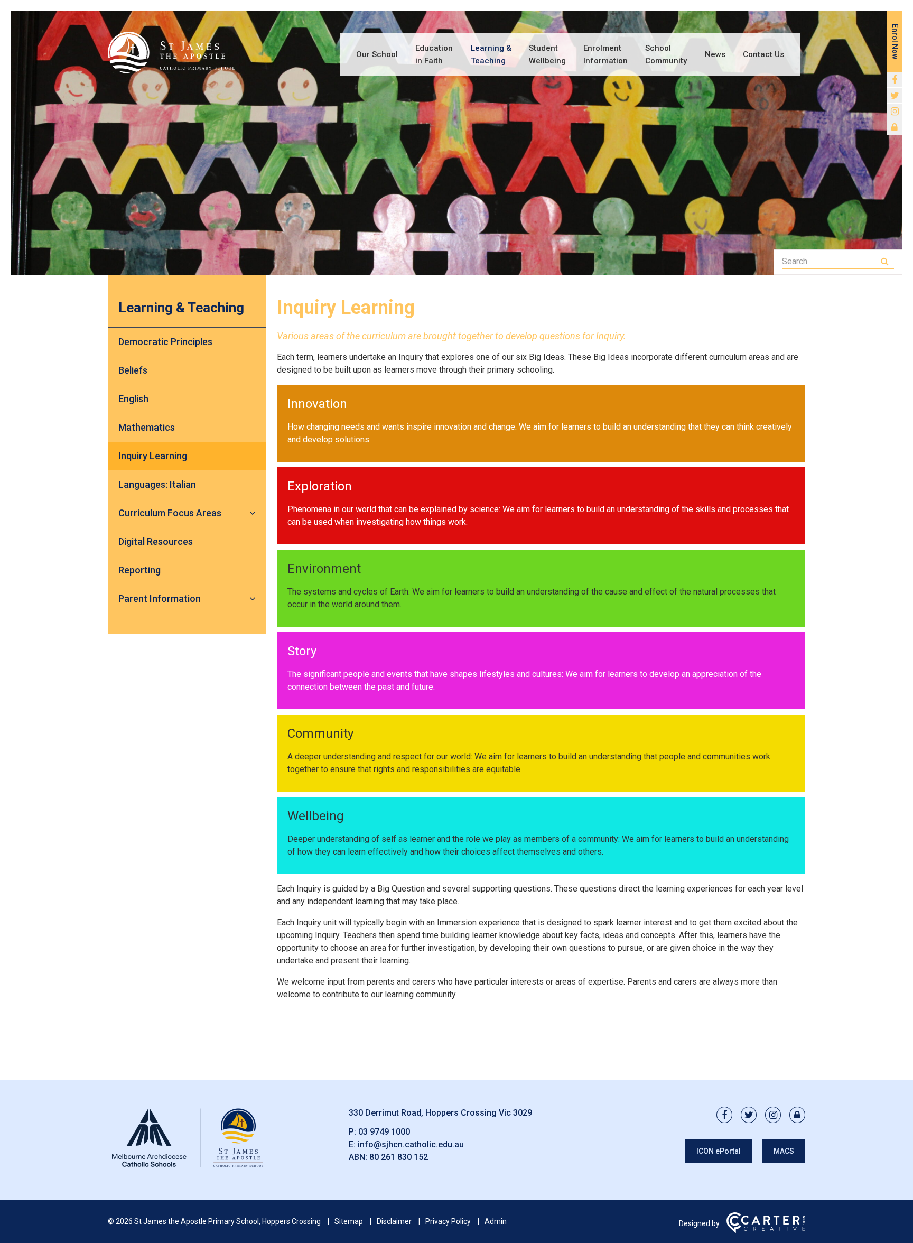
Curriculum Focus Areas (169, 512)
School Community (666, 54)
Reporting (139, 570)
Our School (377, 54)
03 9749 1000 (384, 1132)
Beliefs (132, 370)
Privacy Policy (448, 1221)
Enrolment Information (605, 54)
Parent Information (159, 598)
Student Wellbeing (547, 54)
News (715, 54)
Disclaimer (394, 1221)
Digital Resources (155, 541)
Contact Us (763, 54)
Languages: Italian (157, 484)
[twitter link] (894, 96)
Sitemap (348, 1221)
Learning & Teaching (491, 54)
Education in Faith (434, 54)
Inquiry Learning (152, 455)
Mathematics (146, 427)
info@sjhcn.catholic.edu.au (411, 1144)
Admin (496, 1221)
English (133, 398)
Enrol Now (895, 41)
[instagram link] (894, 111)
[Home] (187, 1167)
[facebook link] (894, 80)
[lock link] (894, 127)
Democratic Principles (165, 341)
